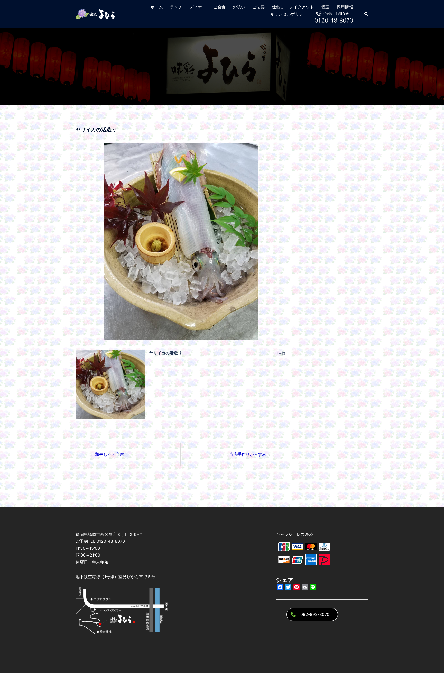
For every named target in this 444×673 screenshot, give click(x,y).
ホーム (157, 7)
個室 (325, 7)
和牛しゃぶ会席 (109, 454)
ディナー (198, 7)
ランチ (176, 7)
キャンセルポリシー (288, 14)
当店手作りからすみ (247, 454)
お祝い (239, 7)
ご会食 (219, 7)
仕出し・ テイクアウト (293, 7)
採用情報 (345, 7)
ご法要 (258, 7)
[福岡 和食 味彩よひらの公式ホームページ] (96, 13)
